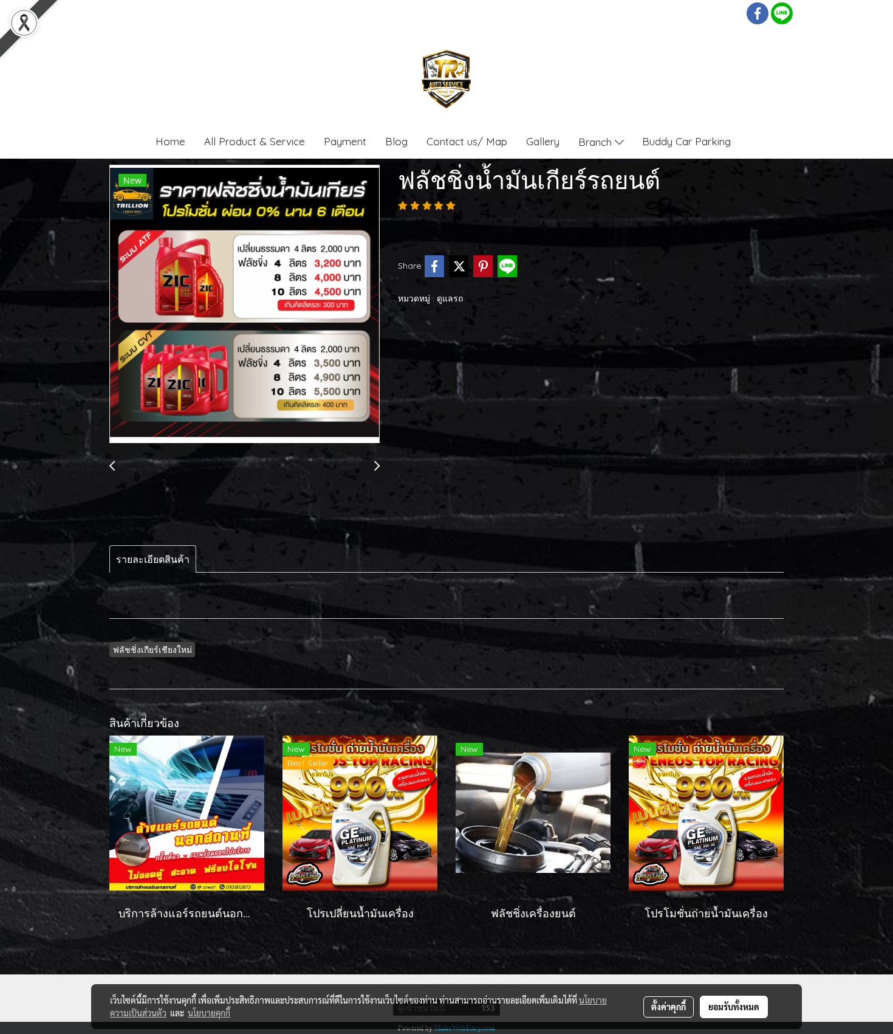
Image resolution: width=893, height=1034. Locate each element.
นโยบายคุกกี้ (209, 1012)
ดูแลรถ (450, 298)
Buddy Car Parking (686, 141)
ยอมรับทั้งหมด (733, 1006)
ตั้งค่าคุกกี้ (668, 1006)
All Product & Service (254, 141)
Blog (396, 141)
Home (170, 141)
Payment (345, 141)
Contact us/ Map (466, 141)
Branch (596, 141)
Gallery (542, 141)
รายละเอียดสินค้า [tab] (153, 559)
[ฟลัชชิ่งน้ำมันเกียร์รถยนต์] (244, 304)
